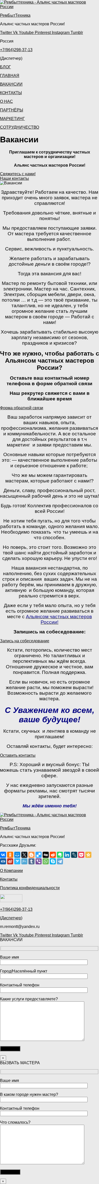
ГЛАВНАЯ (9, 75)
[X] (24, 855)
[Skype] (53, 861)
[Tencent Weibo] (24, 861)
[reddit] (53, 855)
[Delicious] (39, 855)
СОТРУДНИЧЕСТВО (19, 127)
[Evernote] (60, 855)
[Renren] (3, 861)
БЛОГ (5, 67)
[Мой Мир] (17, 855)
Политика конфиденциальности (30, 888)
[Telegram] (60, 861)
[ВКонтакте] (3, 855)
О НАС (6, 101)
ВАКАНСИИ (11, 84)
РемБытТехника (15, 15)
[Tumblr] (31, 861)
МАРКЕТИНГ (12, 119)
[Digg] (46, 855)
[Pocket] (81, 855)
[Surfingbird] (17, 861)
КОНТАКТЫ (11, 93)
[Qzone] (88, 855)
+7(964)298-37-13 (16, 50)
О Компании (11, 870)
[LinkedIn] (67, 855)
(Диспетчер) (11, 918)
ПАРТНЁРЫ (11, 110)
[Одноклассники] (10, 855)
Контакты (9, 879)
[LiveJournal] (74, 855)
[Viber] (39, 861)
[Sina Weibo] (10, 861)
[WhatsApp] (46, 861)
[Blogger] (31, 855)
